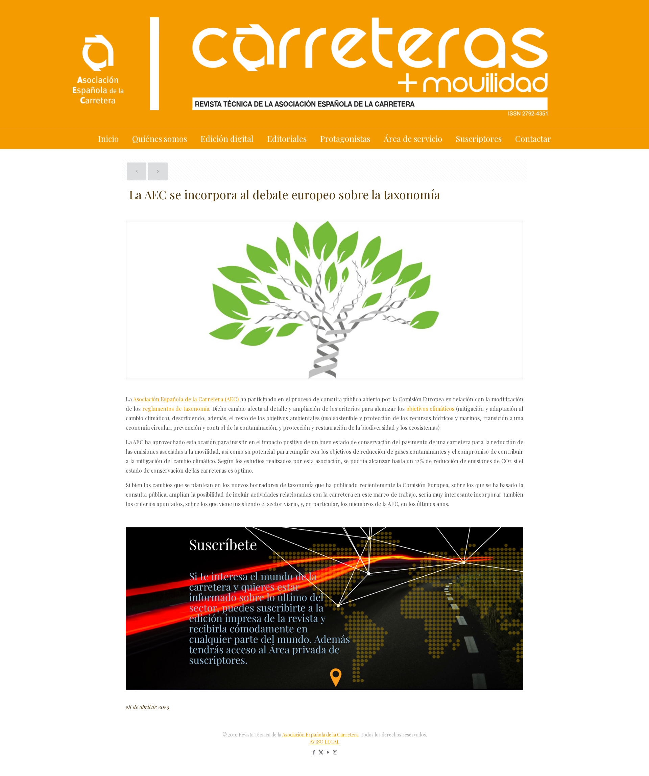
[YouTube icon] (328, 752)
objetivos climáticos (430, 408)
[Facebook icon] (313, 752)
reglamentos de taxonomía (175, 408)
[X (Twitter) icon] (320, 752)
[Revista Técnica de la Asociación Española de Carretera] (324, 64)
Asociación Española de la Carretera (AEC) (186, 399)
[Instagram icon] (335, 752)
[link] (324, 608)
